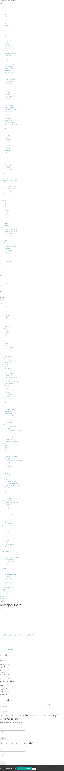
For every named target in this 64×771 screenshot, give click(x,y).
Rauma (6, 29)
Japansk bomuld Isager (10, 72)
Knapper (7, 244)
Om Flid (2, 270)
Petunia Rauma (8, 103)
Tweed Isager (8, 118)
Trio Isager (7, 447)
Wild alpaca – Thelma (10, 122)
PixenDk (4, 185)
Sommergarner (9, 347)
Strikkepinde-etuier (9, 257)
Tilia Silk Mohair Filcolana (10, 111)
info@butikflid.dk (6, 664)
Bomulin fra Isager (9, 51)
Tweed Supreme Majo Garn (11, 120)
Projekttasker (8, 255)
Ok (19, 768)
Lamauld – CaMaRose (10, 79)
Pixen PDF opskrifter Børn (10, 188)
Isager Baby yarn (9, 68)
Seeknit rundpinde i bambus (11, 231)
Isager (6, 25)
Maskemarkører (8, 250)
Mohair (6, 144)
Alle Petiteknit (8, 491)
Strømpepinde (8, 240)
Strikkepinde (5, 225)
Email (1, 731)
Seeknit (6, 223)
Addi (6, 203)
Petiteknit (5, 182)
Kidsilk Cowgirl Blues (9, 77)
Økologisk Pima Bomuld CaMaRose (13, 124)
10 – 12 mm (7, 158)
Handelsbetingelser (4, 709)
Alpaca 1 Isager (8, 35)
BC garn (7, 14)
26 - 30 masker (8, 475)
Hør (6, 137)
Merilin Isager (8, 85)
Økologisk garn (8, 154)
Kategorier (5, 513)
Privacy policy (27, 768)
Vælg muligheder (9, 649)
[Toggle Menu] (2, 299)
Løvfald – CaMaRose (9, 81)
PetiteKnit (5, 490)
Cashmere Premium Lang (10, 53)
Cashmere (7, 133)
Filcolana (7, 21)
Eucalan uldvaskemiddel (10, 246)
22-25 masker (8, 167)
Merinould (7, 141)
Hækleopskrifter (6, 193)
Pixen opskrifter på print (11, 481)
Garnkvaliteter (6, 127)
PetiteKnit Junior (9, 496)
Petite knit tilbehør (9, 218)
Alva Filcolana (8, 42)
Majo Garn (7, 27)
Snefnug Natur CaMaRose (11, 109)
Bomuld (7, 130)
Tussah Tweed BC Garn (10, 116)
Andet (4, 242)
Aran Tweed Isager (9, 46)
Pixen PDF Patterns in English (12, 487)
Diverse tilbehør (8, 261)
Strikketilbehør (3, 200)
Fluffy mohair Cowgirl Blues (11, 388)
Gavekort (2, 264)
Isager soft (7, 396)
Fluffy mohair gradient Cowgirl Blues (13, 61)
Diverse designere (7, 500)
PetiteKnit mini (8, 494)
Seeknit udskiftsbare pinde (11, 229)
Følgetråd (7, 135)
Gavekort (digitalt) (7, 265)
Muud (6, 216)
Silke (6, 146)
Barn (4, 195)
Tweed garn (7, 150)
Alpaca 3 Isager (8, 40)
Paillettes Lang (8, 94)
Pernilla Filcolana (9, 98)
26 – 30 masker (8, 169)
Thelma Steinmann (9, 31)
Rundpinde (7, 227)
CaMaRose (7, 16)
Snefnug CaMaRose (9, 107)
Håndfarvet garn (8, 139)
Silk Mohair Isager (9, 105)
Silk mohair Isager (9, 437)
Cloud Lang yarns (9, 383)
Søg (1, 3)
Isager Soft (7, 70)
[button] (3, 297)
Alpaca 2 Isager (8, 38)
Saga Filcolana (8, 434)
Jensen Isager (8, 74)
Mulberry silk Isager (9, 90)
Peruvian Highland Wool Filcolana (12, 101)
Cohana (7, 210)
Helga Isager (5, 178)
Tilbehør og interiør (9, 523)
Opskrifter (2, 172)
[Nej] (34, 769)
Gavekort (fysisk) (6, 268)
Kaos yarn (7, 510)
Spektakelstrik (6, 173)
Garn (1, 11)
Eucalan (7, 212)
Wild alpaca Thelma (10, 458)
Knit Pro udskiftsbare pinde (11, 238)
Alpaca (6, 128)
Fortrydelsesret (3, 711)
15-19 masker (8, 163)
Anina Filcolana (8, 44)
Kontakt (2, 273)
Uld (6, 152)
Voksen (4, 197)
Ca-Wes (7, 205)
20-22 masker (8, 165)
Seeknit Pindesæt (9, 233)
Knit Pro (7, 214)
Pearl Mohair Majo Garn (10, 96)
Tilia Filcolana (8, 445)
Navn (1, 725)
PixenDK (5, 479)
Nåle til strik (7, 252)
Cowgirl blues (8, 18)
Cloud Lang (7, 57)
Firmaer (4, 12)
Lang (6, 23)
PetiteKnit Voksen (9, 498)
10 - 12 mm (7, 464)
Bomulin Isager (8, 375)
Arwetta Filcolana (9, 48)
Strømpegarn (8, 148)
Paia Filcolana (8, 92)
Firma (4, 202)
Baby (6, 517)
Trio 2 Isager (7, 114)
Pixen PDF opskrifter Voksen (11, 191)
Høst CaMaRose (8, 66)
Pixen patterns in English (10, 186)
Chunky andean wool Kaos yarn (12, 55)
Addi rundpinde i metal (10, 235)
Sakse (6, 259)
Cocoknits (7, 208)
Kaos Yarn (7, 315)
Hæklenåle (7, 248)
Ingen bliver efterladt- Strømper (10, 180)
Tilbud (1, 8)
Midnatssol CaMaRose (10, 87)
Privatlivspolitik (3, 706)
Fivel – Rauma (8, 385)
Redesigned (8, 221)
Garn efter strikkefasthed (8, 157)
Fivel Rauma (8, 59)
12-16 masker (8, 160)
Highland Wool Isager (10, 64)
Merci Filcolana (8, 83)
